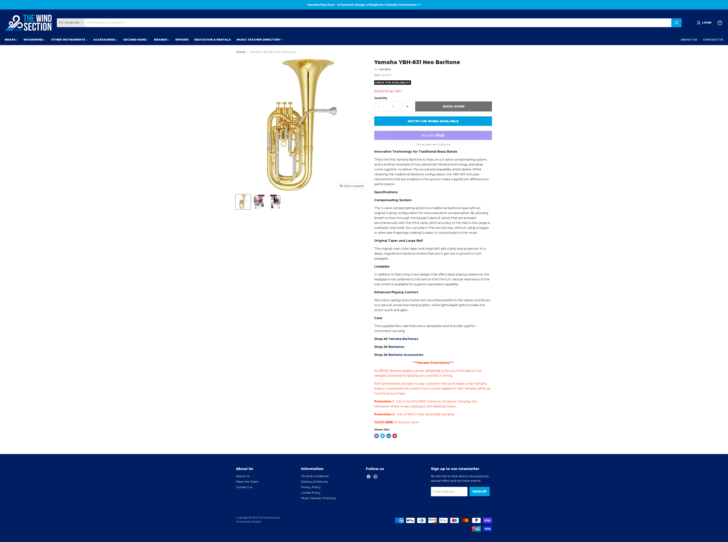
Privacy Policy (311, 487)
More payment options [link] (433, 144)
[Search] (676, 22)
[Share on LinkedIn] (388, 436)
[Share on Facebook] (376, 436)
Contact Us (713, 39)
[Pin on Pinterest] (394, 436)
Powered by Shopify (248, 521)
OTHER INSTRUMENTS (68, 39)
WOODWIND (34, 39)
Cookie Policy (310, 492)
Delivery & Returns (314, 481)
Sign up (479, 491)
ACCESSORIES (104, 39)
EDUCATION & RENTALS (212, 39)
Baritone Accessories (406, 355)
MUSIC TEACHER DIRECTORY (259, 39)
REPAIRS (182, 39)
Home (240, 52)
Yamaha (385, 69)
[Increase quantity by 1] (407, 106)
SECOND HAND (135, 39)
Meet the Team (247, 481)
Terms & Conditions (315, 476)
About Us (689, 39)
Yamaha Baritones (403, 339)
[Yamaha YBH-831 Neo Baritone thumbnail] (243, 201)
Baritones (396, 347)
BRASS (10, 39)
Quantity (380, 98)
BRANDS (161, 39)
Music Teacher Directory (318, 498)
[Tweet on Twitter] (382, 436)
